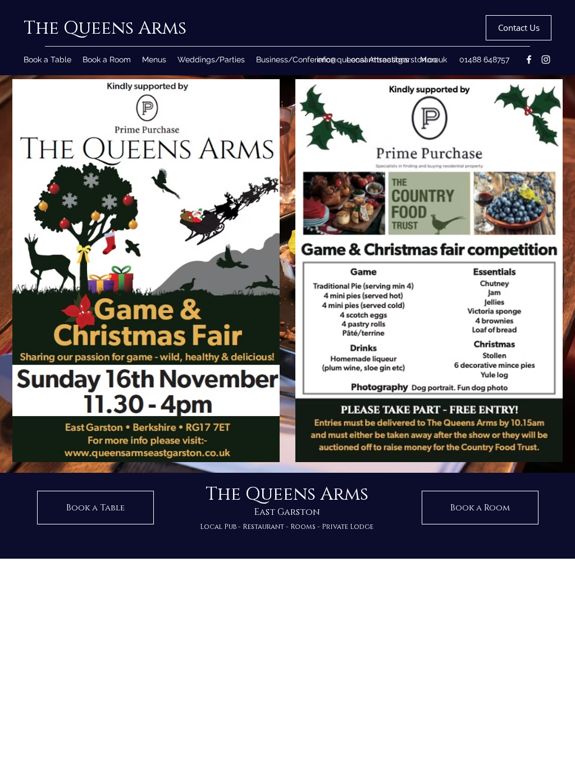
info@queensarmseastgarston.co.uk (382, 59)
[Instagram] (545, 59)
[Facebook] (529, 59)
